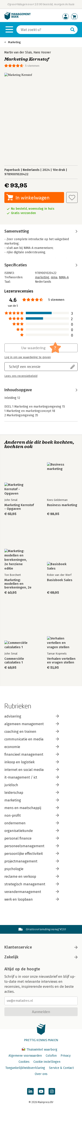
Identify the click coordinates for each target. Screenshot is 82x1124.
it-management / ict (20, 777)
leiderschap (13, 793)
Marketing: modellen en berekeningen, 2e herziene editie (17, 583)
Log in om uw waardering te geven (27, 357)
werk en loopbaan (18, 899)
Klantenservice (18, 947)
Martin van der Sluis (18, 52)
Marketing (14, 42)
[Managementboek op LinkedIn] (30, 1091)
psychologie (13, 869)
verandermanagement (22, 892)
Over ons (41, 1074)
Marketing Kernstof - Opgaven (19, 507)
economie (12, 747)
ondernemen (15, 823)
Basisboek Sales (59, 580)
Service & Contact (61, 1068)
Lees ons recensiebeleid (20, 376)
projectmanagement (20, 861)
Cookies (24, 1062)
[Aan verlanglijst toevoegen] (72, 197)
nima (54, 277)
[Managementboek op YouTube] (41, 1091)
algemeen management (24, 724)
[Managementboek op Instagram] (52, 1091)
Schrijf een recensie (24, 366)
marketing (42, 277)
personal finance (17, 838)
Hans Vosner (42, 52)
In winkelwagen (32, 198)
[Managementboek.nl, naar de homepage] (17, 18)
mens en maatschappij (22, 808)
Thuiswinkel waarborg (41, 1049)
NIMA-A (64, 277)
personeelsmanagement (24, 846)
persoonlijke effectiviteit (23, 854)
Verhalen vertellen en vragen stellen (61, 660)
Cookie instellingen (46, 1062)
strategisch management (24, 884)
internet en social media (24, 770)
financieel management (23, 754)
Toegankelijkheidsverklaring (25, 1068)
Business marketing (62, 505)
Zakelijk (11, 957)
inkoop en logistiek (19, 762)
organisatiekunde (18, 831)
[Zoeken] (72, 29)
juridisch (11, 785)
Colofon (51, 1056)
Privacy (66, 1056)
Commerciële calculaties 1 (14, 660)
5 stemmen (32, 65)
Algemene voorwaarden (25, 1056)
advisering (12, 716)
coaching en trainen (20, 731)
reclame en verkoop (20, 876)
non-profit (12, 815)
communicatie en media (24, 739)
